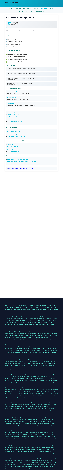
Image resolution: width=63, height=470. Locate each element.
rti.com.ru (46, 413)
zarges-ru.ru (43, 372)
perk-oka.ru (7, 350)
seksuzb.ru (35, 339)
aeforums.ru (38, 391)
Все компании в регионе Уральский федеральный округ (19, 168)
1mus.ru (25, 329)
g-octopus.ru (11, 350)
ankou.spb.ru (45, 389)
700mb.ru (20, 456)
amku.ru (30, 460)
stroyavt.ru (53, 378)
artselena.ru (35, 466)
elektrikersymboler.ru (19, 391)
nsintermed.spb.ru (31, 443)
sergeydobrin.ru (30, 404)
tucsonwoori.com (43, 440)
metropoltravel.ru (35, 363)
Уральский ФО (44, 8)
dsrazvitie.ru (45, 421)
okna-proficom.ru (18, 372)
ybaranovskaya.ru (8, 419)
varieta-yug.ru (51, 322)
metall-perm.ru (7, 412)
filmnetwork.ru (24, 387)
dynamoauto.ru (12, 406)
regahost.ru (18, 382)
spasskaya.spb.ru (8, 445)
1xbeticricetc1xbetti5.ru (31, 324)
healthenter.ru (53, 367)
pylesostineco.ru (27, 410)
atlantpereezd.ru (7, 309)
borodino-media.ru (48, 363)
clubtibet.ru (55, 404)
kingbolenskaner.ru (32, 406)
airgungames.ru (35, 322)
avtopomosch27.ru (24, 352)
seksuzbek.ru (21, 311)
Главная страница (34, 168)
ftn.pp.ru (11, 421)
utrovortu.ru (13, 374)
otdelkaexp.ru (14, 400)
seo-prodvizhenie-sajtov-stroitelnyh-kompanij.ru (41, 346)
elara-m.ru (23, 374)
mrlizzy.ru (52, 432)
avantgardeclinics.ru (8, 441)
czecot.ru (46, 443)
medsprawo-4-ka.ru (8, 331)
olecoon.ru (41, 311)
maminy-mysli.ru (23, 445)
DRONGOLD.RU (52, 428)
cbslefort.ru (35, 438)
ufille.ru (10, 305)
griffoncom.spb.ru (34, 395)
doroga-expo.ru (49, 357)
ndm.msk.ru (13, 412)
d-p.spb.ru (25, 402)
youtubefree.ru (54, 352)
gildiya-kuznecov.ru (19, 395)
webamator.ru (12, 352)
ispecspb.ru (13, 382)
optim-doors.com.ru (8, 425)
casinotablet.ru (21, 365)
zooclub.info (7, 449)
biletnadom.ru (39, 333)
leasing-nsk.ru (40, 436)
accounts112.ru (13, 320)
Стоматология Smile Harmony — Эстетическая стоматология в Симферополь (21, 161)
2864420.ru (14, 331)
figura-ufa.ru (24, 456)
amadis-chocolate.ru (19, 376)
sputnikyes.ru (26, 391)
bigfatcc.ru (7, 314)
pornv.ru (56, 307)
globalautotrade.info (30, 412)
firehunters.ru (52, 316)
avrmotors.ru (53, 400)
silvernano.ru (25, 314)
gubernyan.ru (21, 423)
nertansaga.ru (39, 352)
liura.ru (43, 316)
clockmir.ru (50, 441)
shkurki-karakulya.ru (26, 376)
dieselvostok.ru (52, 385)
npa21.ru (21, 425)
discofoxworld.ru (24, 316)
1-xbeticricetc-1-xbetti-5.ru (30, 318)
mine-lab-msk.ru (21, 327)
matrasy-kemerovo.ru (30, 354)
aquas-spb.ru (23, 441)
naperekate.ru (21, 335)
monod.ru (39, 447)
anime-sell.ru (52, 451)
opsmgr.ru (49, 320)
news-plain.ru (34, 352)
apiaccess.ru (24, 412)
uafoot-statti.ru (38, 324)
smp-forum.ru (36, 400)
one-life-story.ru (55, 318)
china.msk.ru (25, 451)
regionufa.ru (7, 365)
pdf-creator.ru (55, 389)
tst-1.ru (39, 320)
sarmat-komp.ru (7, 376)
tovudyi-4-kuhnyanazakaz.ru (34, 331)
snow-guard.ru (15, 348)
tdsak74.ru (12, 380)
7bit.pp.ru (47, 393)
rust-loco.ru (7, 385)
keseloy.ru (6, 453)
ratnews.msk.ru (54, 438)
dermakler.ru (42, 464)
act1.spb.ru (49, 406)
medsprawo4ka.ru (49, 331)
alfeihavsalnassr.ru (8, 357)
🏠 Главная (11, 8)
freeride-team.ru (25, 307)
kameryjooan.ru (40, 410)
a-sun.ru (30, 432)
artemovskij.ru (46, 410)
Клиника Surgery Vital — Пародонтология (14, 134)
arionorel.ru (29, 445)
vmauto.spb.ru (7, 447)
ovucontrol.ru (33, 359)
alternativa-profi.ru (36, 464)
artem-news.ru (51, 413)
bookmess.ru (29, 430)
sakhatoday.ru (12, 391)
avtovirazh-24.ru (37, 443)
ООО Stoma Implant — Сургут (12, 144)
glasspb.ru (47, 316)
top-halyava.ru (7, 320)
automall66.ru (36, 453)
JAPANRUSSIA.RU (24, 419)
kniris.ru (12, 445)
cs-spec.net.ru (45, 430)
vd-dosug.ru (45, 311)
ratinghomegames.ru (8, 423)
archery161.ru (48, 382)
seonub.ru (24, 370)
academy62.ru (34, 413)
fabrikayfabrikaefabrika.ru (19, 333)
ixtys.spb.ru (41, 449)
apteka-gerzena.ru (38, 468)
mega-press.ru (44, 305)
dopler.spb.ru (51, 410)
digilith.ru (23, 361)
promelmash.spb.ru (34, 449)
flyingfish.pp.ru (7, 436)
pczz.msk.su (17, 443)
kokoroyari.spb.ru (8, 404)
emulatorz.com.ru (16, 464)
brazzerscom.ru (43, 331)
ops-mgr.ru (11, 322)
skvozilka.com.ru (46, 462)
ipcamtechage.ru (21, 432)
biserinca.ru (7, 415)
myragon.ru (25, 413)
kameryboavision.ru (26, 395)
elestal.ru (30, 314)
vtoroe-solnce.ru (39, 441)
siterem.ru (34, 408)
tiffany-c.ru (13, 402)
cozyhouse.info (7, 456)
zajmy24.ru (27, 331)
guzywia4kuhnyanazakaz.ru (42, 339)
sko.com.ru (36, 402)
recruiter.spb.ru (36, 397)
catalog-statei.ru (46, 425)
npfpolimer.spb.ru (51, 466)
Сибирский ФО (51, 8)
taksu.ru (39, 361)
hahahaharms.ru (31, 320)
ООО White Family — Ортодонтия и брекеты (15, 131)
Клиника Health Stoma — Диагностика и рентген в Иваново (18, 159)
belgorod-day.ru (18, 361)
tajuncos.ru (18, 357)
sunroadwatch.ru (41, 438)
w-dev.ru (12, 387)
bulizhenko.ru (13, 434)
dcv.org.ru (51, 425)
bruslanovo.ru (29, 408)
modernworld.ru (30, 428)
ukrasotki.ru (16, 311)
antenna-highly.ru (15, 327)
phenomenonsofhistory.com (9, 458)
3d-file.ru (25, 324)
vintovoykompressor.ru (44, 374)
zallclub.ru (42, 391)
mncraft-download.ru (40, 370)
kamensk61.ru (53, 447)
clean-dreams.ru (33, 367)
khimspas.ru (55, 464)
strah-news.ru (19, 307)
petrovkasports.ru (24, 357)
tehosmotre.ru (46, 322)
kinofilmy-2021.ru (21, 369)
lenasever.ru (52, 314)
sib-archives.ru (31, 326)
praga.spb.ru (51, 376)
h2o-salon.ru (39, 387)
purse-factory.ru (42, 327)
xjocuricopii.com (31, 417)
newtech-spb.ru (7, 370)
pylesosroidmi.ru (29, 458)
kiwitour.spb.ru (52, 453)
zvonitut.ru (28, 370)
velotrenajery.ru (41, 314)
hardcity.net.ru (50, 421)
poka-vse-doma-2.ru (20, 320)
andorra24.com (40, 423)
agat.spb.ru (55, 395)
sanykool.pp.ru (17, 462)
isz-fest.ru (16, 393)
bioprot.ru (53, 436)
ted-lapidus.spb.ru (8, 428)
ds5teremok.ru (13, 436)
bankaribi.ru (42, 337)
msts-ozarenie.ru (34, 410)
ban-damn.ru (36, 327)
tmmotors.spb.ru (25, 417)
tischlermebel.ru (31, 453)
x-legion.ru (26, 326)
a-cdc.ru (20, 309)
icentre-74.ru (35, 436)
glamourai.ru (48, 419)
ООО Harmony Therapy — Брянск (13, 114)
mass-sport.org (17, 430)
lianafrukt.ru (33, 440)
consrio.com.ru (33, 382)
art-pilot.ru (39, 466)
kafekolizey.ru (51, 408)
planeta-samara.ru (17, 354)
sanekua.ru (29, 440)
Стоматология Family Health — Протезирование (16, 136)
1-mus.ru (26, 327)
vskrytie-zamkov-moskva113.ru (10, 339)
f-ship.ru (16, 387)
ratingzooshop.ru (18, 412)
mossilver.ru (20, 404)
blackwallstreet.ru (47, 423)
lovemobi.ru (7, 464)
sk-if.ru (6, 440)
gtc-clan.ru (34, 458)
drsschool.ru (44, 412)
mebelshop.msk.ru (30, 400)
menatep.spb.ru (28, 462)
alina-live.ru (29, 456)
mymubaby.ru (28, 385)
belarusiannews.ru (35, 456)
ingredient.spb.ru (45, 466)
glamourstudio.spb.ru (50, 449)
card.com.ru (7, 395)
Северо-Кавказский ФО (39, 11)
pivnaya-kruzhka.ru (13, 369)
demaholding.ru (30, 348)
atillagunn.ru (20, 324)
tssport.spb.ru (34, 423)
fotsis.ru (47, 402)
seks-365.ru (28, 359)
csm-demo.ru (21, 322)
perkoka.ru (49, 348)
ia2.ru (6, 382)
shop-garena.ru (38, 318)
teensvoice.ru (52, 361)
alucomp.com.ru (23, 464)
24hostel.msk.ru (7, 387)
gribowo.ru (7, 318)
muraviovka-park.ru (19, 367)
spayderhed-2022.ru (48, 350)
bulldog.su (30, 451)
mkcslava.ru (33, 374)
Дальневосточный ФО (23, 11)
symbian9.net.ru (14, 417)
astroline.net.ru (44, 406)
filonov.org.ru (12, 449)
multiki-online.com (21, 389)
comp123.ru (43, 361)
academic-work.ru (17, 440)
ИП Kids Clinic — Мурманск (12, 116)
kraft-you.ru (39, 305)
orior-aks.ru (7, 406)
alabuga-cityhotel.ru (50, 307)
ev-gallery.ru (53, 320)
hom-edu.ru (13, 468)
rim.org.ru (43, 419)
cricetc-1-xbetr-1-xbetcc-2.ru (46, 318)
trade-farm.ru (41, 354)
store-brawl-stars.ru (50, 324)
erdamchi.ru (7, 367)
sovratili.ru (36, 311)
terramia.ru (29, 413)
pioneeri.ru (13, 376)
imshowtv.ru (20, 415)
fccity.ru (44, 449)
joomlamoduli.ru (10, 440)
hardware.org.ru (16, 397)
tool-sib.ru (41, 415)
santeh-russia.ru (7, 417)
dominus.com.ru (7, 462)
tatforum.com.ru (29, 464)
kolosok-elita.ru (23, 382)
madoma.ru (14, 357)
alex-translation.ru (50, 440)
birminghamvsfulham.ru (53, 374)
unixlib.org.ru (22, 462)
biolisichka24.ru (33, 370)
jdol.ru (49, 369)
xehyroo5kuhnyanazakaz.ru (9, 333)
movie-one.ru (54, 348)
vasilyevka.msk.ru (45, 468)
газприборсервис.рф (12, 453)
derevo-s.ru (18, 447)
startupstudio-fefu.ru (36, 372)
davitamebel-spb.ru (41, 402)
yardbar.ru (47, 453)
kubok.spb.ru (51, 397)
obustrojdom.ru (45, 417)
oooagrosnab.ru (50, 309)
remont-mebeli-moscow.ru (34, 365)
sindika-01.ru (18, 326)
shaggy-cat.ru (43, 320)
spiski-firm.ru (18, 374)
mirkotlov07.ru (13, 438)
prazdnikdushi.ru (20, 305)
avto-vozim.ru (33, 378)
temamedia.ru (25, 438)
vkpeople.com (17, 445)
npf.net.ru (43, 393)
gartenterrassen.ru (35, 462)
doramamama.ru (12, 367)
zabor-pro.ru (7, 421)
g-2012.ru (6, 322)
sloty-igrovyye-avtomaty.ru (41, 359)
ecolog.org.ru (46, 376)
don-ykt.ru (47, 361)
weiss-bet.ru (12, 365)
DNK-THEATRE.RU (8, 432)
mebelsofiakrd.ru (8, 434)
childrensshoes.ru (47, 432)
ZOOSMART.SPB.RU (50, 412)
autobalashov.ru (7, 374)
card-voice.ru (52, 346)
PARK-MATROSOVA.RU (48, 395)
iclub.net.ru (7, 410)
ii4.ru (30, 423)
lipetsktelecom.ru (19, 339)
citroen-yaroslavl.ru (47, 438)
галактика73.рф (30, 402)
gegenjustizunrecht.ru (49, 372)
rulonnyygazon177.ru (8, 348)
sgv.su (16, 389)
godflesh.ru (54, 370)
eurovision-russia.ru (13, 307)
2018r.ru (11, 466)
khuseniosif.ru (34, 445)
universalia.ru (26, 365)
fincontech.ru (16, 329)
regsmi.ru (20, 387)
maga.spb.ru (47, 451)
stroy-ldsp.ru (34, 432)
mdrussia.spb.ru (34, 447)
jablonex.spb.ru (23, 430)
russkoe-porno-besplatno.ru (10, 361)
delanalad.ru (45, 352)
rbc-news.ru (55, 311)
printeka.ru (41, 462)
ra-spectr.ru (23, 449)
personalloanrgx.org (52, 468)
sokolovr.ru (52, 369)
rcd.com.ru (49, 436)
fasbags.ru (53, 327)
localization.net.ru (50, 434)
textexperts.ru (7, 369)
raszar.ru (46, 337)
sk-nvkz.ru (47, 428)
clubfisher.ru (47, 365)
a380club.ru (39, 348)
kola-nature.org (7, 451)
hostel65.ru (40, 316)
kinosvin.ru (34, 387)
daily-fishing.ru (30, 434)
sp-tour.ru (52, 415)
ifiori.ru (41, 425)
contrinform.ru (23, 447)
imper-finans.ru (38, 419)
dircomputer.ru (47, 367)
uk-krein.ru (48, 447)
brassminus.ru (53, 419)
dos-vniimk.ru (47, 456)
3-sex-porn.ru (31, 327)
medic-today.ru (34, 361)
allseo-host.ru (40, 322)
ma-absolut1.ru (17, 352)
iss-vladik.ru (15, 460)
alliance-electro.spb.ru (46, 378)
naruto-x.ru (28, 350)
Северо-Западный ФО (27, 8)
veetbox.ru (25, 305)
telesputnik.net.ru (18, 458)
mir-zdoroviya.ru (23, 408)
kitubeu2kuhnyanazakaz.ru (13, 335)
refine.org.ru (43, 447)
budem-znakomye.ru (43, 309)
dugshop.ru (11, 385)
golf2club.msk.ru (32, 391)
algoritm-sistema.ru (48, 370)
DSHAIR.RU (19, 417)
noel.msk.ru (14, 441)
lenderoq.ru (25, 404)
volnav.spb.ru (34, 393)
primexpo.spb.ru (49, 380)
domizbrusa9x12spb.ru (54, 354)
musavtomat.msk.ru (38, 417)
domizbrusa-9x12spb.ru (22, 348)
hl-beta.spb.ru (16, 385)
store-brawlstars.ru (54, 326)
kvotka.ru (21, 380)
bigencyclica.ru (53, 382)
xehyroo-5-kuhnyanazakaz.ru (49, 335)
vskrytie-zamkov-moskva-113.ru (30, 333)
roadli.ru (11, 354)
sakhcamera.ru (39, 378)
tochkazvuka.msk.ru (36, 404)
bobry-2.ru (33, 441)
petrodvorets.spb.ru (23, 443)
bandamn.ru (11, 329)
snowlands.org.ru (40, 432)
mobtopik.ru (30, 415)
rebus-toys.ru (34, 329)
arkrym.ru (38, 367)
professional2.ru (25, 466)
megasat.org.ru (43, 434)
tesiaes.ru (56, 393)
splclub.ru (39, 357)
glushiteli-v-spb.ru (37, 434)
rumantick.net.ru (19, 434)
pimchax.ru (49, 333)
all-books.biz (53, 445)
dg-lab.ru (27, 397)
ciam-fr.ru (35, 305)
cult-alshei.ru (18, 419)
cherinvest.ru (33, 389)
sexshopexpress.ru (37, 307)
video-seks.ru (37, 337)
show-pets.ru (11, 316)
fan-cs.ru (56, 415)
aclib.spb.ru (18, 436)
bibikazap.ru (42, 458)
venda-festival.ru (47, 326)
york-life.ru (44, 357)
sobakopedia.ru (11, 393)
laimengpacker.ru (22, 421)
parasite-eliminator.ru (15, 428)
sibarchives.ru (17, 350)
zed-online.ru (44, 333)
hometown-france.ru (20, 318)
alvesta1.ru (50, 389)
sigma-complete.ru (23, 428)
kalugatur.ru (52, 393)
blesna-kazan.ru (14, 404)
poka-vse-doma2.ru (28, 322)
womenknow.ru (41, 456)
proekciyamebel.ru (31, 419)
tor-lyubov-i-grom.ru (40, 350)
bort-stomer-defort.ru (17, 466)
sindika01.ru (42, 326)
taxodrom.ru (40, 421)
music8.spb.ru (41, 397)
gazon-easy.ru (11, 410)
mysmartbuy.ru (23, 354)
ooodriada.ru (28, 449)
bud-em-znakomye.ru (15, 309)
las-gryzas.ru (25, 460)
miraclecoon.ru (30, 316)
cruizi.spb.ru (50, 443)
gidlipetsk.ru (7, 408)
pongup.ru (35, 316)
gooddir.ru (12, 389)
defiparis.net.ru (20, 460)
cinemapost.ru (30, 305)
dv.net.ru (56, 456)
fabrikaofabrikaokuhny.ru (52, 339)
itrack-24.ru (31, 307)
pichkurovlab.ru (28, 361)
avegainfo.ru (43, 382)
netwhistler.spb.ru (54, 458)
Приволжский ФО (36, 8)
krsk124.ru (46, 397)
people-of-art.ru (44, 404)
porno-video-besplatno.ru (21, 359)
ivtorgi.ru (37, 425)
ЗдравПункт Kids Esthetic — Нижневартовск (15, 149)
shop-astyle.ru (12, 447)
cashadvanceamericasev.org (25, 468)
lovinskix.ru (7, 316)
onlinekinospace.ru (29, 372)
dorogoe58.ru (15, 421)
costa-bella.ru (31, 380)
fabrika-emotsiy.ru (40, 395)
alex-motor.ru (38, 406)
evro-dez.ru (7, 352)
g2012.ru (36, 320)
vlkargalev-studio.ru (14, 456)
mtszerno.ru (25, 434)
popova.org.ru (47, 458)
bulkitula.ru (15, 318)
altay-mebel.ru (51, 430)
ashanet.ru (36, 354)
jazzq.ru (42, 443)
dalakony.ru (56, 412)
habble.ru (10, 314)
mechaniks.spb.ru (15, 432)
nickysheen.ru (44, 441)
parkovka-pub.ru (53, 462)
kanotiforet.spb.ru (34, 376)
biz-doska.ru (29, 363)
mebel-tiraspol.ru (48, 445)
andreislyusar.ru (23, 350)
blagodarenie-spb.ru (20, 331)
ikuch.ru (13, 425)
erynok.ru (23, 372)
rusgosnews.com (46, 385)
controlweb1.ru (7, 380)
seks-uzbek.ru (26, 311)
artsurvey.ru (47, 464)
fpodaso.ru (56, 309)
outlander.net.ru (41, 451)
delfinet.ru (21, 314)
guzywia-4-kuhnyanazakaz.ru (10, 337)
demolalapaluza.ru (27, 369)
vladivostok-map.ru (31, 337)
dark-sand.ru (13, 326)
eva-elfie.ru (20, 363)
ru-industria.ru (7, 372)
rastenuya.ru (7, 307)
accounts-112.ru (16, 322)
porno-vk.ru (32, 311)
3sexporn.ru (21, 329)
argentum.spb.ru (7, 468)
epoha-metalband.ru (35, 385)
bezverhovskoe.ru (38, 412)
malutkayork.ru (44, 387)
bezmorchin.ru (54, 380)
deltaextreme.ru (7, 438)
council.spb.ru (38, 408)
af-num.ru (17, 468)
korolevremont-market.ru (34, 309)
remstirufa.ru (51, 365)
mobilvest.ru (19, 400)
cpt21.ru (8, 382)
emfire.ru (6, 311)
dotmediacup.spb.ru (40, 445)
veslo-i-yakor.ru (41, 363)
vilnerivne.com (28, 441)
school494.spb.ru (23, 385)
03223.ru (6, 305)
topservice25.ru (15, 423)
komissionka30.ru (24, 436)
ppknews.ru (14, 419)
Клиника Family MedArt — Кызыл (13, 112)
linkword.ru (34, 430)
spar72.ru (46, 460)
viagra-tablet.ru (48, 327)
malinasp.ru (30, 387)
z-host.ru (6, 335)
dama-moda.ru (35, 428)
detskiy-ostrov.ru (40, 389)
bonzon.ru (10, 460)
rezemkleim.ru (13, 370)
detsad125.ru (17, 408)
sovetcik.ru (50, 417)
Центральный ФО (18, 8)
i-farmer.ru (12, 430)
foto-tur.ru (24, 363)
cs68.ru (25, 337)
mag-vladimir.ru (42, 453)
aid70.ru (56, 410)
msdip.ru (45, 369)
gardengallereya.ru (41, 413)
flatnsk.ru (26, 406)
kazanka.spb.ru (12, 395)
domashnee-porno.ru (13, 363)
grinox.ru (22, 410)
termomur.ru (42, 365)
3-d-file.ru (26, 320)
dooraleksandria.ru (8, 327)
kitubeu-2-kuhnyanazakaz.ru (38, 335)
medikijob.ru (7, 413)
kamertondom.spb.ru (21, 378)
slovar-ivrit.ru (13, 359)
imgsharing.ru (7, 363)
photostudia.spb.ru (19, 413)
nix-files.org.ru (7, 391)
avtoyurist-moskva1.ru (8, 397)
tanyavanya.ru (34, 369)
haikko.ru (6, 393)
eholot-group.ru (42, 428)
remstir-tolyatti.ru (40, 369)
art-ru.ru (11, 464)
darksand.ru (30, 329)
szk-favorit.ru (17, 406)
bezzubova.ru (50, 404)
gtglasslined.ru (26, 423)
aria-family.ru (7, 354)
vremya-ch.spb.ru (27, 425)
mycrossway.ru (19, 438)
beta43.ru (38, 440)
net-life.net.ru (28, 378)
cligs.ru (38, 458)
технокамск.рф (18, 449)
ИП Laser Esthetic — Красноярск (13, 119)
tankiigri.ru (50, 460)
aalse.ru (34, 348)
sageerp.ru (35, 421)
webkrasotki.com (28, 389)
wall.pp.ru (23, 458)
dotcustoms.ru (46, 354)
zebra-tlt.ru (12, 372)
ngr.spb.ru (41, 385)
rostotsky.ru (54, 363)
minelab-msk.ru (40, 329)
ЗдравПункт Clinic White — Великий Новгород (15, 121)
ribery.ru (53, 357)
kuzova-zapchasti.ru (29, 421)
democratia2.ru (7, 430)
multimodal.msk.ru (48, 391)
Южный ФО (31, 11)
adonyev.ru (50, 311)
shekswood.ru (25, 453)
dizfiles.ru (49, 352)
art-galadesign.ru (8, 402)
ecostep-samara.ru (19, 402)
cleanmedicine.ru (8, 359)
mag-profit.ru (30, 436)
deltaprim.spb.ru (51, 387)
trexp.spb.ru (32, 468)
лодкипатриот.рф (45, 408)
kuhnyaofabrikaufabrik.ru (28, 335)
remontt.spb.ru (12, 413)
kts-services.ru (7, 326)
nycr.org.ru (18, 425)
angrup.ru (31, 397)
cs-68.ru (56, 335)
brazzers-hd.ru (54, 333)
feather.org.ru (41, 460)
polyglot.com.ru (54, 406)
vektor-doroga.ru (35, 314)
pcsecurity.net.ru (36, 415)
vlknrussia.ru (21, 337)
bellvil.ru (6, 460)
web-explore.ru (54, 305)
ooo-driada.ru (12, 408)
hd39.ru (45, 436)
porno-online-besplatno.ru (32, 357)
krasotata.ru (14, 305)
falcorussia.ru (7, 378)
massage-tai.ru (19, 370)
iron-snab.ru (26, 380)
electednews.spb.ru (35, 460)
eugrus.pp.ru (37, 380)
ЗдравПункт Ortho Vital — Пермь (13, 123)
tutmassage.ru (40, 376)
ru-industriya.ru (49, 359)
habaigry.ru (54, 391)
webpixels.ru (12, 443)
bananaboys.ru (23, 440)
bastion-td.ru (41, 400)
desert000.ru (33, 425)
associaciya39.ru (42, 380)
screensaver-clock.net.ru (27, 393)
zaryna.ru (16, 365)
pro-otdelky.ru (11, 311)
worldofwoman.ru (26, 367)
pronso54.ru (47, 314)
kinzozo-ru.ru (17, 380)
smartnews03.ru (17, 316)
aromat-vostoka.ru (8, 400)
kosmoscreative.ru (47, 400)
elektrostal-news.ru (26, 309)
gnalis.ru (10, 318)
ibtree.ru (12, 462)
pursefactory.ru (33, 350)
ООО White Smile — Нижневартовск (13, 146)
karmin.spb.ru (19, 453)
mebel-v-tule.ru (25, 415)
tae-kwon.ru (28, 382)
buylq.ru (18, 441)
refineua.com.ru (39, 430)
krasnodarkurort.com (13, 415)
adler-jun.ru (7, 329)
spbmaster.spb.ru (14, 451)
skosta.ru (26, 432)
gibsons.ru (30, 466)
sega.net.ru (52, 456)
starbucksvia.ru (15, 314)
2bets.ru (37, 374)
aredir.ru (51, 464)
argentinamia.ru (44, 348)
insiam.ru (38, 382)
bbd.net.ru (24, 400)
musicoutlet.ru (20, 451)
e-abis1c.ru (44, 324)
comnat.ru (39, 393)
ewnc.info (20, 393)
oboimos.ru (53, 423)
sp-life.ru (22, 326)
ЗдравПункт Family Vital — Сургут (13, 151)
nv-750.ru (29, 352)
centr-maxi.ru (7, 466)
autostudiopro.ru (44, 307)
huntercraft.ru (54, 441)
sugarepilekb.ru (17, 410)
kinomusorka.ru (28, 374)
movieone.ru (55, 350)
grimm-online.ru (35, 451)
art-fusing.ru (30, 438)
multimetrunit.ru (47, 415)
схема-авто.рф (22, 397)
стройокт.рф (7, 443)
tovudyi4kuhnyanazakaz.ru (27, 339)
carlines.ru (22, 406)
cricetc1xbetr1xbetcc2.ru (9, 324)
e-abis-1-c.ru (37, 326)
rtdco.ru (30, 346)
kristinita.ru (42, 367)
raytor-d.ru (16, 324)
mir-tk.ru (17, 337)
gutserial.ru (28, 447)
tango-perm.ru (7, 389)
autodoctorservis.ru (13, 378)
